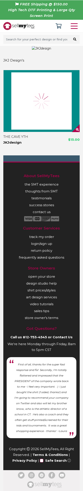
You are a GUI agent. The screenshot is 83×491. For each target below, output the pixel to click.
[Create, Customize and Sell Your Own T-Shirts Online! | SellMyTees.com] (18, 26)
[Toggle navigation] (75, 26)
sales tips (41, 311)
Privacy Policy (24, 460)
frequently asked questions (41, 257)
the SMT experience (42, 184)
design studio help (41, 283)
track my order (41, 237)
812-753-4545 (35, 337)
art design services (41, 297)
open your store (41, 276)
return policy (41, 250)
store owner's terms (41, 318)
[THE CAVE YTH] (41, 101)
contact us (41, 212)
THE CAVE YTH (15, 137)
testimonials (41, 198)
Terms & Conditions (50, 455)
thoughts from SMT (41, 191)
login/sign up (41, 244)
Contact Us (63, 337)
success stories (41, 205)
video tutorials (41, 304)
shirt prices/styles (41, 290)
